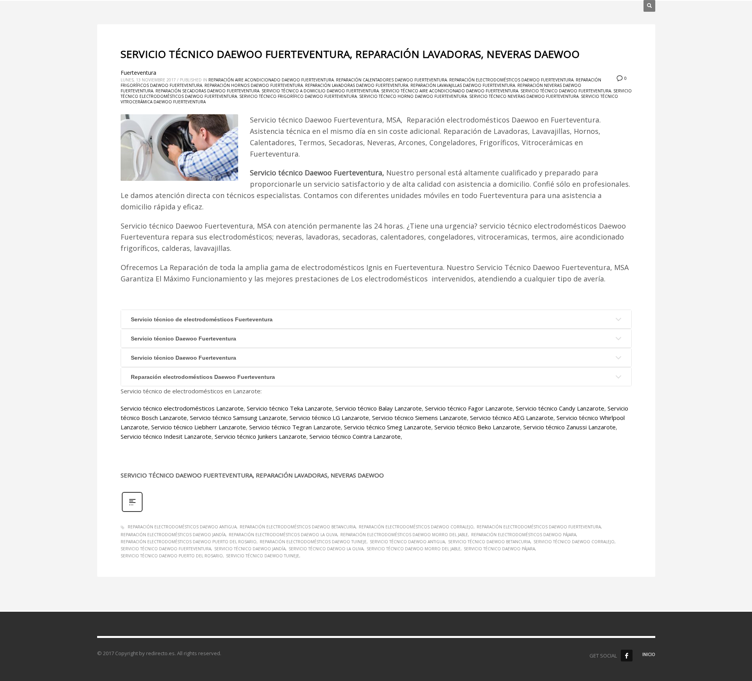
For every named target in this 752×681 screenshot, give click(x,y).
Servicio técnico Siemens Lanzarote (419, 418)
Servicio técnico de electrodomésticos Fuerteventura (202, 319)
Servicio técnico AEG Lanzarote (511, 418)
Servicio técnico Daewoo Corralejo (574, 541)
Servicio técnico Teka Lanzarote (289, 408)
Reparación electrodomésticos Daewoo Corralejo (416, 527)
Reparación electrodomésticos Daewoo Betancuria (298, 527)
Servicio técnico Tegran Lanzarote (295, 427)
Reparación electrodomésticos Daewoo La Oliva (283, 534)
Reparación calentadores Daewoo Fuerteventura (391, 80)
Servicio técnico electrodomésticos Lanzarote (182, 408)
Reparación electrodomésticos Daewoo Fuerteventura (511, 80)
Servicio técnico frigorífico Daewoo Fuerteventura (298, 96)
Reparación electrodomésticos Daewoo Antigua (182, 527)
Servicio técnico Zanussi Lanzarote (569, 427)
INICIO (648, 654)
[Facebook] (627, 655)
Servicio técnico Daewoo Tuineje (262, 555)
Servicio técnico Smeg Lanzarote (387, 427)
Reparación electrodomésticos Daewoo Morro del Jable (404, 534)
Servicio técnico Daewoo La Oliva (326, 548)
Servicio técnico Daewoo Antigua (407, 541)
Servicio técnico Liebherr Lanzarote (198, 427)
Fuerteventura (138, 72)
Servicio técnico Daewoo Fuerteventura (566, 91)
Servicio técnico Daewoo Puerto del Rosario (172, 555)
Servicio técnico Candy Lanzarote (560, 408)
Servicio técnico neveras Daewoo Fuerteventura (523, 96)
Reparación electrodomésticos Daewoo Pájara (523, 534)
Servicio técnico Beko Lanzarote (477, 427)
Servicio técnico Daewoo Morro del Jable (414, 548)
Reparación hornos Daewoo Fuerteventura (253, 85)
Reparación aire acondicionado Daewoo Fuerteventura (271, 80)
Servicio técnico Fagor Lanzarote (469, 408)
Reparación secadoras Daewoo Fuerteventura (207, 91)
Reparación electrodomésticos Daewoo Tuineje (313, 541)
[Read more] (132, 511)
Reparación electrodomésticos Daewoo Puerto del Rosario (189, 541)
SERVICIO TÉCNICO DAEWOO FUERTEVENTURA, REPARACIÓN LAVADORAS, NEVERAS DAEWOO (350, 54)
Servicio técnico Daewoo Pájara (499, 548)
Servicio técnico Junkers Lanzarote (260, 436)
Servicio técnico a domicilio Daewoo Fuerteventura (320, 91)
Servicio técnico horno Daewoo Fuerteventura (413, 96)
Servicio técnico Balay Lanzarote (378, 408)
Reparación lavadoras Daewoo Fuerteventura (356, 85)
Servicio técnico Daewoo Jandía (250, 548)
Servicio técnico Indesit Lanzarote (166, 436)
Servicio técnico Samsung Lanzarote (238, 418)
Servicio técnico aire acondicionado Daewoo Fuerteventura (449, 91)
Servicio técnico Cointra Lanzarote (355, 436)
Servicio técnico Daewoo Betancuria (489, 541)
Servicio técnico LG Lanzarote (329, 418)
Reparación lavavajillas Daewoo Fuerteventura (462, 85)
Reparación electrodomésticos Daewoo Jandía (173, 534)
